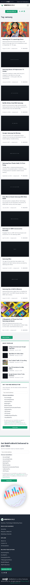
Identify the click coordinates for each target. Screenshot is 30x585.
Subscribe (15, 427)
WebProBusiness (5, 564)
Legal (11, 583)
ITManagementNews (6, 559)
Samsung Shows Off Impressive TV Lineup (13, 70)
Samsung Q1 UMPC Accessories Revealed (12, 229)
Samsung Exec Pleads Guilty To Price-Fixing (13, 164)
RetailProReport (5, 562)
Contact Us (4, 543)
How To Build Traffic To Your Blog (18, 360)
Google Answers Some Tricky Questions (16, 375)
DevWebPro (4, 555)
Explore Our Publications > (23, 1)
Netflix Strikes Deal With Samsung (12, 103)
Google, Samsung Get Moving (11, 133)
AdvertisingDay (5, 552)
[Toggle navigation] (28, 5)
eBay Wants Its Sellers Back (16, 353)
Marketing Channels (6, 534)
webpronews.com (8, 422)
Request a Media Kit (6, 531)
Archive (25, 48)
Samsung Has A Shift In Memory (12, 289)
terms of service (22, 424)
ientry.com (18, 421)
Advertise (3, 529)
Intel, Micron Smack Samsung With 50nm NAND (14, 197)
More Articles (6, 337)
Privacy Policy (24, 581)
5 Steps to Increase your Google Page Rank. (17, 347)
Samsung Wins (6, 259)
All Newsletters (5, 545)
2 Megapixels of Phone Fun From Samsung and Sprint (12, 320)
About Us (3, 541)
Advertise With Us (11, 11)
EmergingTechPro (5, 557)
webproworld (14, 48)
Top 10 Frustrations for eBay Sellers (16, 368)
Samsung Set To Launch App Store (12, 39)
